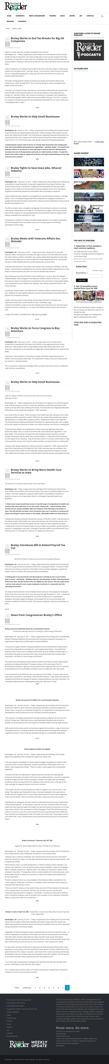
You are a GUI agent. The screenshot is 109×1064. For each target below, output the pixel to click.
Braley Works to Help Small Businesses (35, 116)
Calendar (22, 21)
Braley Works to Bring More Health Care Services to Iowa (36, 471)
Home (9, 16)
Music (62, 16)
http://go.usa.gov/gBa (39, 314)
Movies (72, 16)
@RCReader (60, 1046)
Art (80, 16)
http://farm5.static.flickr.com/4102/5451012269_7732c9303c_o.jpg (28, 302)
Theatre (52, 16)
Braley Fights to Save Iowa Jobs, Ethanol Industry (36, 169)
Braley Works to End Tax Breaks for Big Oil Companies (37, 39)
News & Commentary (37, 16)
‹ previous (26, 987)
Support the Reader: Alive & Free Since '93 (22, 1009)
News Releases (12, 1036)
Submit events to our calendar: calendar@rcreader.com (76, 1041)
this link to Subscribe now (88, 323)
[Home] (15, 6)
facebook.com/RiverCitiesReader (67, 1043)
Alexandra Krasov (14, 48)
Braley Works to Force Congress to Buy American (35, 329)
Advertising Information (15, 1006)
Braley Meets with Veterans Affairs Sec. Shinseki (36, 240)
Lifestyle (90, 16)
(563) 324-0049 (61, 1034)
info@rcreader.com (63, 1036)
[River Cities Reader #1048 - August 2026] (89, 105)
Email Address (82, 273)
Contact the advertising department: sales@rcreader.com (76, 1039)
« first (16, 987)
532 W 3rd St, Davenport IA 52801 (68, 1031)
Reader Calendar (13, 1012)
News (9, 1015)
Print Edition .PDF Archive (16, 1003)
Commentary (11, 1018)
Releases (10, 21)
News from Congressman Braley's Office (36, 615)
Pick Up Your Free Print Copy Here (19, 1000)
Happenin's (20, 16)
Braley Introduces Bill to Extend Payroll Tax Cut (38, 546)
